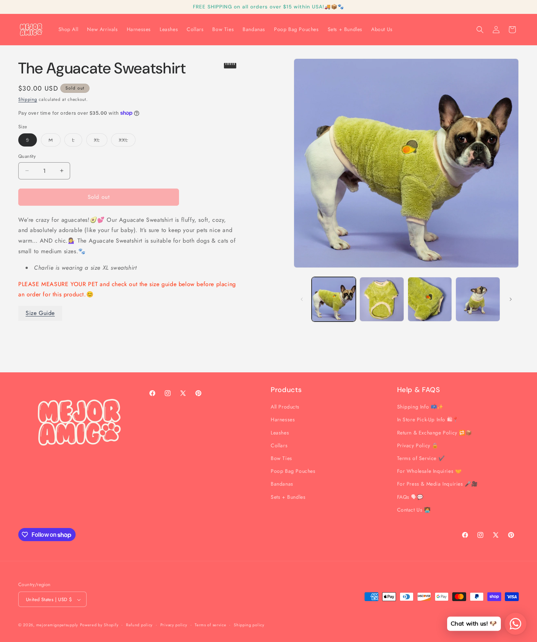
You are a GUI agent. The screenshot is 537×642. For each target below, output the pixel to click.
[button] (480, 30)
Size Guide (40, 313)
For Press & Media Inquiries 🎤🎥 (437, 484)
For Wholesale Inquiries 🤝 (429, 471)
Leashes (280, 432)
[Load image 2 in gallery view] (381, 299)
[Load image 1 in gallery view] (334, 299)
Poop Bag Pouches (293, 471)
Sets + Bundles (288, 497)
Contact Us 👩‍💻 (414, 509)
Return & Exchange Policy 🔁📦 (434, 432)
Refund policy (139, 625)
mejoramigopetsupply (57, 625)
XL (100, 141)
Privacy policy (173, 625)
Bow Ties (281, 458)
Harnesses (283, 419)
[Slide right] (511, 299)
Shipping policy (249, 625)
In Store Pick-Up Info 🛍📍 (428, 419)
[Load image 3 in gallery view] (430, 299)
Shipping (27, 99)
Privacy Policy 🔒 (418, 445)
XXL (127, 141)
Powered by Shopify (99, 625)
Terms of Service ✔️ (421, 458)
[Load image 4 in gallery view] (478, 299)
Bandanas (282, 484)
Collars (279, 445)
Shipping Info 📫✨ (420, 406)
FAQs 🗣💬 (410, 497)
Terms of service (210, 625)
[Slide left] (302, 299)
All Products (285, 406)
